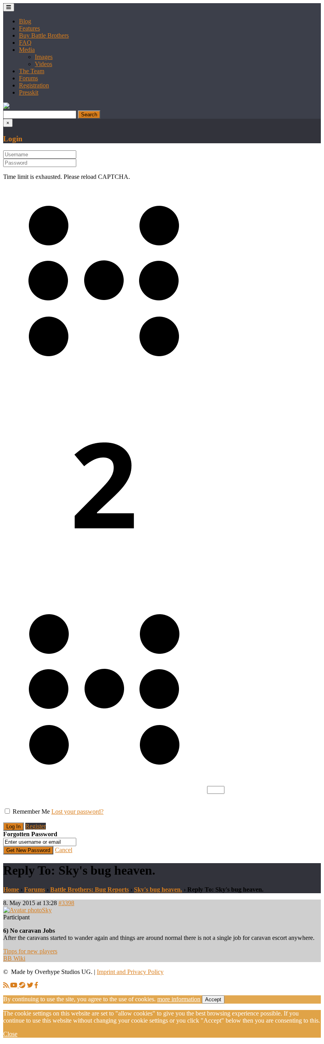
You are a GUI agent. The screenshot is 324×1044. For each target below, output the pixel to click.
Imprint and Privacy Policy (130, 971)
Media (27, 49)
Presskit (28, 92)
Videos (43, 64)
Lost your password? (77, 811)
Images (44, 56)
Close (10, 1034)
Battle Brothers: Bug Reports (89, 889)
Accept (213, 999)
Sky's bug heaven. (158, 889)
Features (29, 28)
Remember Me (31, 811)
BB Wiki (14, 958)
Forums (28, 78)
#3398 (66, 903)
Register (35, 826)
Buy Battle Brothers (44, 35)
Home (11, 889)
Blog (25, 21)
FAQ (25, 42)
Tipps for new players (30, 951)
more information (178, 999)
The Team (31, 71)
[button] (6, 106)
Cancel (63, 850)
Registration (34, 85)
